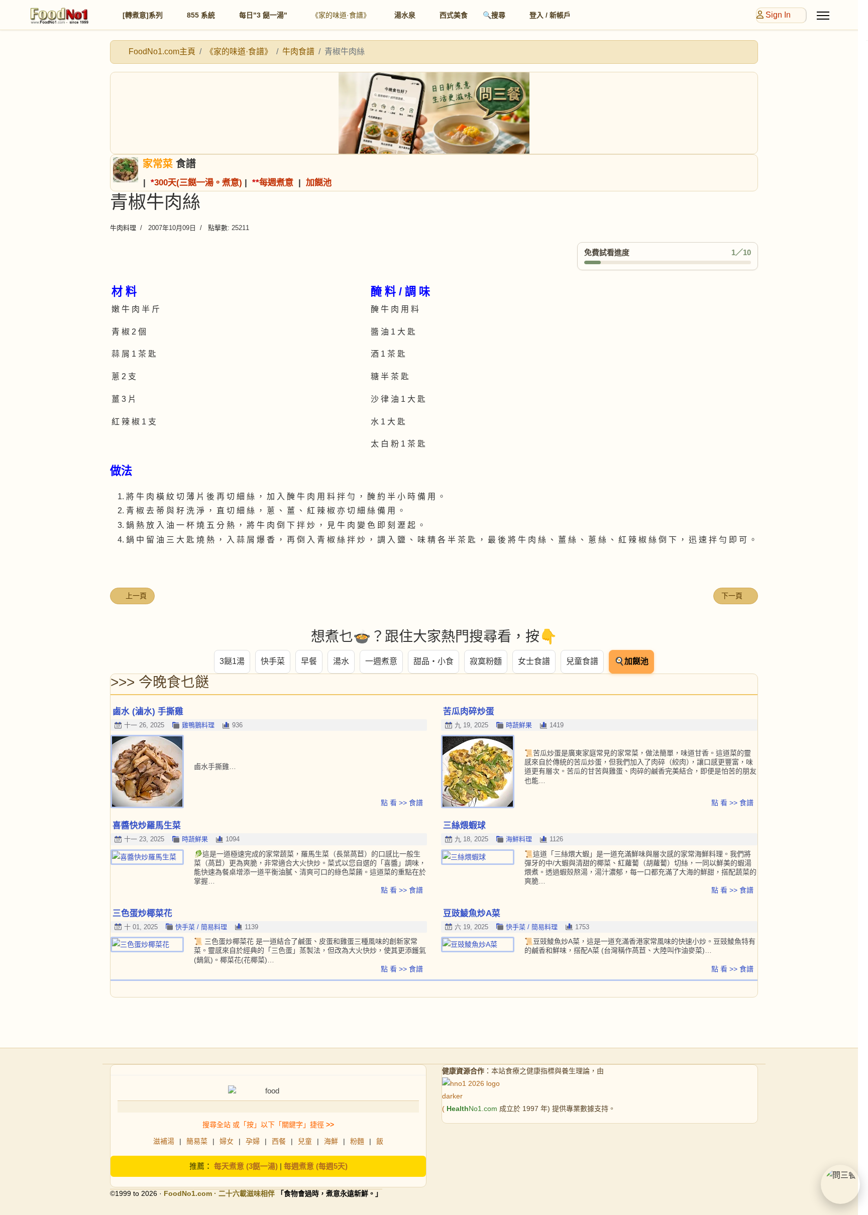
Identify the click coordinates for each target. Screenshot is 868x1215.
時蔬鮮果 (519, 725)
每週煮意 (276, 182)
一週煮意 (381, 661)
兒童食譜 (582, 661)
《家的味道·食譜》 (340, 15)
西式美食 (454, 15)
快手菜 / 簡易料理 (201, 927)
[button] (840, 1184)
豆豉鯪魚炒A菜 (471, 913)
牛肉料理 (123, 228)
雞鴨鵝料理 (198, 725)
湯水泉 (404, 15)
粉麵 (357, 1141)
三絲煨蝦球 (464, 825)
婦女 (227, 1141)
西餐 (279, 1141)
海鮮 (331, 1141)
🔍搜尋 (494, 15)
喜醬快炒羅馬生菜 (147, 825)
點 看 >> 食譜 (402, 803)
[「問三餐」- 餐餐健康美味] (434, 113)
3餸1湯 (232, 661)
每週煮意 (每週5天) (316, 1166)
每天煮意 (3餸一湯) (246, 1166)
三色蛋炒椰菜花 (142, 913)
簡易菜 (196, 1141)
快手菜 (273, 661)
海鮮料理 (519, 839)
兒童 (305, 1141)
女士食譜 (534, 661)
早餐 (309, 661)
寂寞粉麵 (486, 661)
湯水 (341, 661)
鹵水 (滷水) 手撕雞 (148, 711)
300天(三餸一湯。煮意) (198, 182)
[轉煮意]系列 (143, 15)
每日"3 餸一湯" (263, 15)
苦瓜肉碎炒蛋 (468, 711)
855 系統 (201, 15)
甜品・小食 (433, 661)
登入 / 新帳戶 (550, 15)
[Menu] (823, 16)
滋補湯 (163, 1141)
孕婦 (253, 1141)
